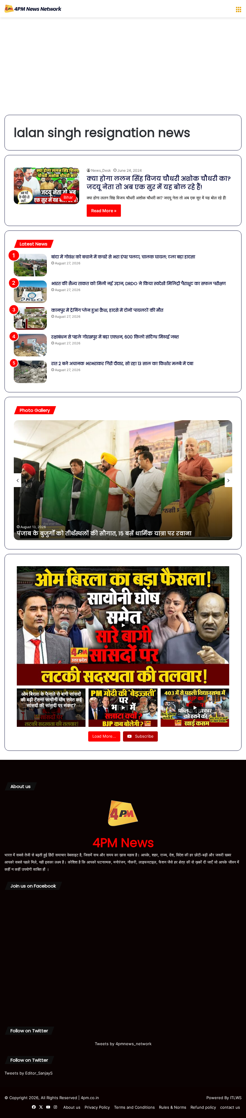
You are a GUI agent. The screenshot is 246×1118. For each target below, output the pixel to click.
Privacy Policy (97, 1107)
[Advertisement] (123, 68)
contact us (230, 1107)
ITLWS (236, 1097)
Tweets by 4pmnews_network (123, 1043)
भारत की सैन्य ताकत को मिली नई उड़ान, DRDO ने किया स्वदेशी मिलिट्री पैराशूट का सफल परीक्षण (138, 284)
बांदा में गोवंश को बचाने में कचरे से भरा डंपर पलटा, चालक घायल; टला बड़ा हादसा (123, 257)
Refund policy (203, 1107)
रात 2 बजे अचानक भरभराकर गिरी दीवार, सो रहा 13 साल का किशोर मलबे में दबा (122, 364)
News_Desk (101, 170)
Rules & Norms (172, 1107)
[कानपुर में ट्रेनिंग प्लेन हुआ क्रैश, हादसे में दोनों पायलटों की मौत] (30, 318)
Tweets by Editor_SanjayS (28, 1073)
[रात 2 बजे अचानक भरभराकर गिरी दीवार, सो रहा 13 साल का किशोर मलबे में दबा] (30, 372)
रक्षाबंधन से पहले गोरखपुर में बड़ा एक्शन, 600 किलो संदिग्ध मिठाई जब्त (115, 337)
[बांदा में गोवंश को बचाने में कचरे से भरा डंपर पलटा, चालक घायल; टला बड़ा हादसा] (30, 265)
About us (71, 1107)
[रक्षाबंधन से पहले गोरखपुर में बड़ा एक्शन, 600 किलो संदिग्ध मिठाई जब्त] (30, 345)
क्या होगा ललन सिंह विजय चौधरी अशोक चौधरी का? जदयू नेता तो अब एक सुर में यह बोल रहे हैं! (159, 182)
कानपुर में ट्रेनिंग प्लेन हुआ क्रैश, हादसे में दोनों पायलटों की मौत (107, 310)
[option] (123, 480)
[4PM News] (33, 8)
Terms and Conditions (134, 1107)
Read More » (103, 210)
